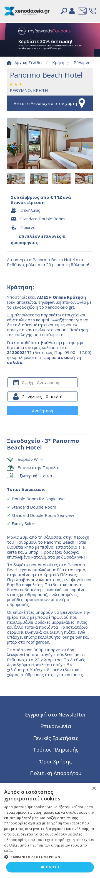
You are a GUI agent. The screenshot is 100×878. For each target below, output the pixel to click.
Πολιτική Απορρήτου (55, 772)
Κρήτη (58, 62)
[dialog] (50, 830)
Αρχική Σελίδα (28, 62)
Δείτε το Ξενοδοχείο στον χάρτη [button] (45, 103)
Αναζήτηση (42, 410)
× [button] (94, 789)
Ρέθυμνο (82, 62)
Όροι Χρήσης (55, 761)
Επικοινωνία (55, 726)
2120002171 (19, 352)
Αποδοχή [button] (50, 867)
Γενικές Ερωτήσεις (55, 737)
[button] (50, 856)
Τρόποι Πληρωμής (55, 749)
